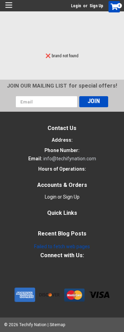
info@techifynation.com (69, 158)
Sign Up (96, 5)
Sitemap (57, 324)
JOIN (93, 100)
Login (76, 5)
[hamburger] (8, 5)
